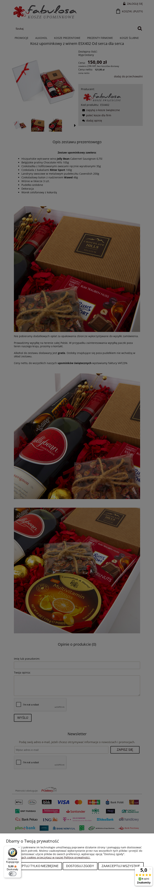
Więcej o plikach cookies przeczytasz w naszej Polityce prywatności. (48, 857)
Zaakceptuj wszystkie (121, 866)
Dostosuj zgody (80, 866)
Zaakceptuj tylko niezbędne (34, 866)
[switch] (12, 874)
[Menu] (19, 848)
